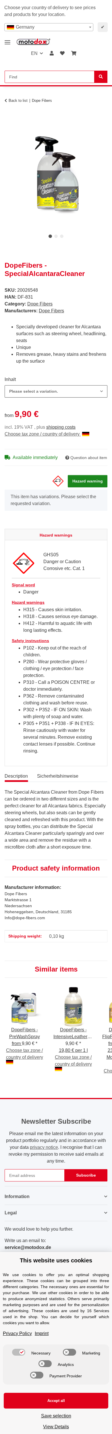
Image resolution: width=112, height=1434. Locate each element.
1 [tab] (50, 236)
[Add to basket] (9, 119)
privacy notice (44, 1147)
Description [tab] (16, 776)
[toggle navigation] (7, 39)
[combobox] (48, 27)
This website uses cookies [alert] (56, 1260)
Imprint (42, 1333)
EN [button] (34, 53)
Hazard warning (87, 481)
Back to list (18, 100)
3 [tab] (61, 236)
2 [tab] (56, 236)
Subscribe (86, 1175)
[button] (52, 53)
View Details (56, 1426)
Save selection (56, 1415)
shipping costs (61, 427)
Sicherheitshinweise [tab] (57, 776)
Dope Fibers (40, 303)
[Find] (100, 77)
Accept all (56, 1401)
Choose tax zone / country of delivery (43, 434)
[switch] (18, 1352)
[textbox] (49, 27)
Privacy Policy (17, 1333)
